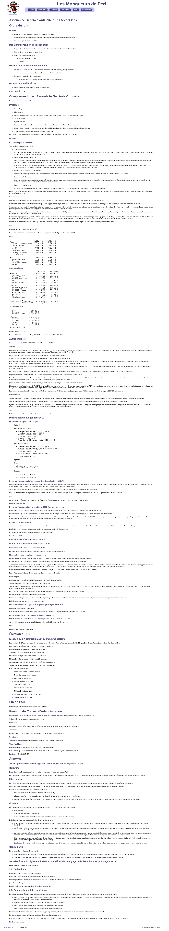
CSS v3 (16, 927)
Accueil (31, 10)
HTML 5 (10, 927)
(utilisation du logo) (13, 14)
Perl (76, 10)
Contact (5, 927)
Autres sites (86, 10)
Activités (53, 10)
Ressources (65, 10)
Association (42, 10)
